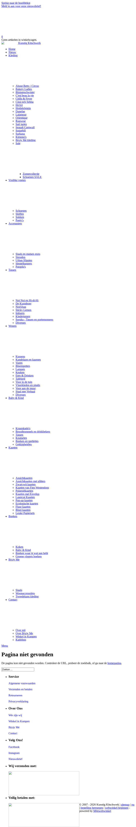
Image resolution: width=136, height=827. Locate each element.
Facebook (13, 746)
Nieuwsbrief (15, 759)
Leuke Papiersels (25, 513)
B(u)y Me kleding (26, 140)
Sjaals (19, 590)
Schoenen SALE (32, 177)
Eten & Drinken (24, 375)
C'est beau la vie (25, 95)
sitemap (125, 804)
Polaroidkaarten (24, 490)
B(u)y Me (13, 559)
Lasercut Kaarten (25, 497)
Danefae (20, 111)
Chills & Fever (24, 98)
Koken (19, 546)
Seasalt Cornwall (25, 127)
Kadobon (21, 639)
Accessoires (15, 223)
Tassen (12, 269)
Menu (4, 645)
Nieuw (12, 52)
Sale (18, 143)
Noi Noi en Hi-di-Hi (27, 300)
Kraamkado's (23, 428)
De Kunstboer (23, 303)
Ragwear (21, 120)
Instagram (13, 752)
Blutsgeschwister (25, 92)
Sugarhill (21, 130)
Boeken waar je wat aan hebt (32, 553)
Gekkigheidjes (24, 444)
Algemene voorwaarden (21, 683)
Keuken (20, 372)
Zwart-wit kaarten (26, 484)
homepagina (114, 663)
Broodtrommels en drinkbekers (33, 431)
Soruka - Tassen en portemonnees (34, 319)
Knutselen (21, 437)
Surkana (20, 133)
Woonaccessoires (25, 593)
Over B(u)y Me (24, 633)
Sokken (20, 217)
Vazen (19, 362)
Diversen (21, 322)
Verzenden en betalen (20, 689)
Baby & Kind (16, 397)
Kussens (20, 356)
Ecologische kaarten (27, 503)
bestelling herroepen (92, 807)
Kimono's (21, 136)
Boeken (12, 516)
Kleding (13, 55)
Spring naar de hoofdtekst (15, 2)
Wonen (12, 325)
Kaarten (12, 447)
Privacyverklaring (18, 701)
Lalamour (21, 114)
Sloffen (20, 213)
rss (132, 804)
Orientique (21, 117)
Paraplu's (21, 266)
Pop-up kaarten (24, 500)
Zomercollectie (31, 173)
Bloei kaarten (23, 509)
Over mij (21, 630)
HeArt (19, 105)
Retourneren (15, 695)
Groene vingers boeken (29, 556)
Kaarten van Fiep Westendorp (32, 487)
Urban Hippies (24, 260)
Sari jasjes (21, 124)
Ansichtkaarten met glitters (30, 481)
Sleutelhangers (24, 263)
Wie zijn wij (15, 715)
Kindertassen (23, 316)
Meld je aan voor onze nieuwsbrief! (21, 6)
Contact (12, 599)
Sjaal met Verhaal (25, 391)
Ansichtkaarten (24, 478)
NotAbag (21, 306)
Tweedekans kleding (27, 596)
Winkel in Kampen (26, 636)
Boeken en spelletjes (27, 441)
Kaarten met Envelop (27, 493)
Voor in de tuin (24, 381)
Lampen (20, 369)
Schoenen (21, 210)
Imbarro (20, 313)
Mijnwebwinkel (102, 810)
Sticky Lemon (23, 309)
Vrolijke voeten (17, 180)
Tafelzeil (20, 378)
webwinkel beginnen (116, 807)
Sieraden (20, 257)
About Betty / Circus (27, 85)
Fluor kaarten (23, 506)
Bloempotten (23, 365)
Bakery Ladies (24, 89)
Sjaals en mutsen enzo (28, 253)
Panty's (20, 220)
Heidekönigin (23, 108)
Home (11, 49)
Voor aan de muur (26, 388)
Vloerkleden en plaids (28, 385)
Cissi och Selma (24, 101)
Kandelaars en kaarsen (28, 359)
